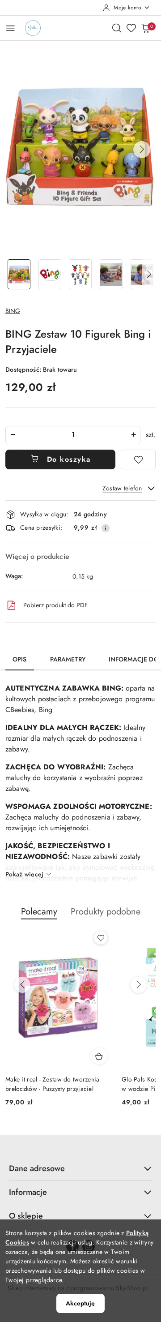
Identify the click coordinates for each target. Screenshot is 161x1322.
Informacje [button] (28, 1192)
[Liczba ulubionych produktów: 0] (131, 27)
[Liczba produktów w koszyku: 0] (145, 27)
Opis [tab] (20, 659)
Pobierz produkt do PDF (55, 605)
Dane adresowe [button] (37, 1168)
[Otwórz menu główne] (10, 28)
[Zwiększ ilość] (133, 435)
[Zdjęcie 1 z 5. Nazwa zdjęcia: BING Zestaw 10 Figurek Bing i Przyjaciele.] (19, 274)
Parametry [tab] (67, 659)
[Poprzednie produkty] (22, 985)
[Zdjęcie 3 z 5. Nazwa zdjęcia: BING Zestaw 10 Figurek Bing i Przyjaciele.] (80, 274)
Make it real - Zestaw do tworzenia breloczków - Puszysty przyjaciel (52, 1084)
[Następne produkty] (139, 985)
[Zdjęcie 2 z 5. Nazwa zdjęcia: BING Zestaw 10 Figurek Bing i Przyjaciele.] (50, 274)
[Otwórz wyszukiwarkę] (117, 27)
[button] (141, 149)
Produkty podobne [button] (105, 911)
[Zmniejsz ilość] (12, 435)
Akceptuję (80, 1303)
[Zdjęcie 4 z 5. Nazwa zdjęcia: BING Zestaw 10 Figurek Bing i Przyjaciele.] (111, 274)
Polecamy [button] (39, 911)
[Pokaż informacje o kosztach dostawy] (105, 528)
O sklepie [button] (26, 1216)
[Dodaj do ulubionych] (138, 459)
